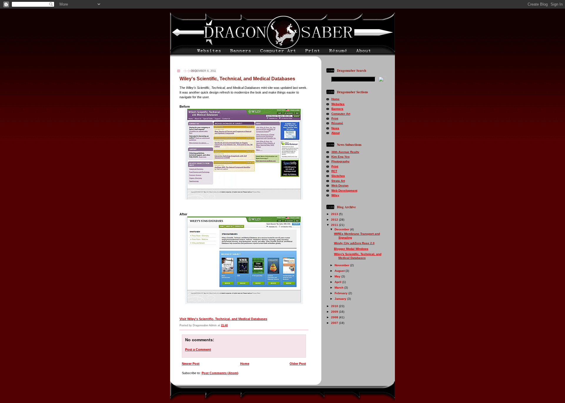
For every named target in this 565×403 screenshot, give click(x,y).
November (342, 265)
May (338, 276)
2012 (335, 219)
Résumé (337, 123)
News (335, 128)
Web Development (344, 190)
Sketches (338, 175)
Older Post (298, 363)
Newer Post (191, 363)
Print (334, 118)
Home (244, 363)
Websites (338, 104)
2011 (335, 225)
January (341, 298)
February (341, 293)
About (335, 132)
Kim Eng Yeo (340, 156)
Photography (340, 161)
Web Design (339, 185)
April (338, 282)
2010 (335, 306)
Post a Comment (198, 349)
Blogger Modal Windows (351, 248)
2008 (335, 317)
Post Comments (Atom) (220, 373)
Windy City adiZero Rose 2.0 (354, 243)
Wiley (335, 195)
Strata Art (338, 180)
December (342, 229)
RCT (334, 171)
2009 (335, 311)
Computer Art (340, 113)
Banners (337, 108)
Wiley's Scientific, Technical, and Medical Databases (237, 78)
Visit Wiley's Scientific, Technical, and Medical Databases (223, 319)
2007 (335, 322)
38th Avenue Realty (345, 152)
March (339, 287)
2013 (335, 214)
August (340, 270)
